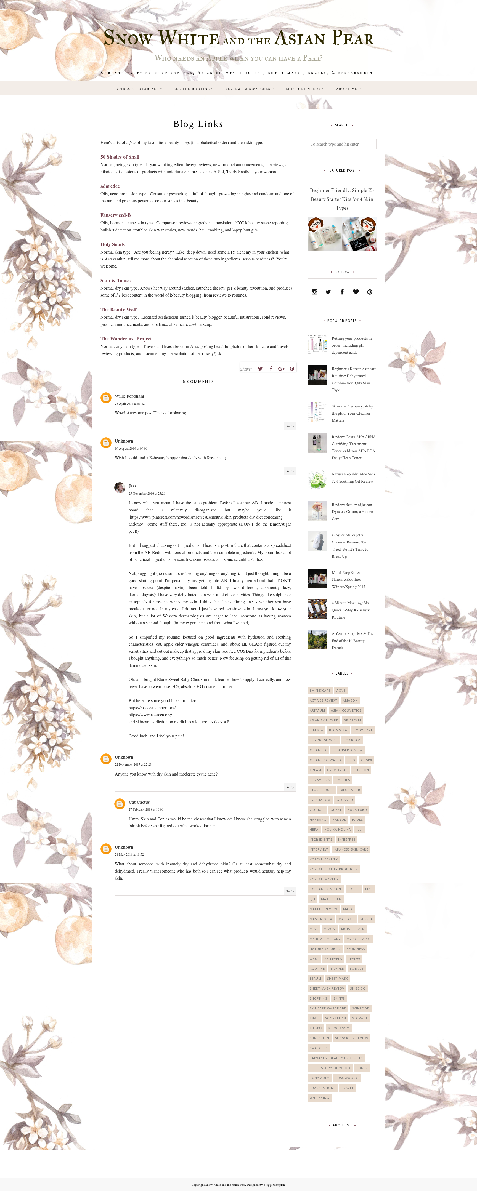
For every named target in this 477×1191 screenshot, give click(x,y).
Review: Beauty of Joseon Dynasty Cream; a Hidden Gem (352, 511)
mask (348, 909)
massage (346, 919)
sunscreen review (351, 1038)
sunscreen (319, 1038)
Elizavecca (320, 780)
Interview (319, 849)
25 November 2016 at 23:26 (147, 493)
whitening (319, 1098)
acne (340, 690)
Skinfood (361, 1008)
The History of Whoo (330, 1068)
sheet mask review (327, 988)
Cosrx (366, 760)
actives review (323, 700)
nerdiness (355, 949)
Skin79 (339, 998)
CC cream (352, 740)
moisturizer (352, 929)
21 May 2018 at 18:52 (129, 854)
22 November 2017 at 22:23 (133, 764)
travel (347, 1088)
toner (362, 1068)
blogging (338, 730)
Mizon (329, 929)
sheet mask (337, 978)
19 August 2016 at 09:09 (131, 448)
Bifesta (316, 730)
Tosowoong (347, 1078)
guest (336, 810)
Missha (366, 919)
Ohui (314, 958)
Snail (314, 1018)
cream (315, 770)
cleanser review (347, 750)
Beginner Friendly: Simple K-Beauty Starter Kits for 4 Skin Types (342, 199)
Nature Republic (325, 949)
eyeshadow (320, 800)
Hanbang (318, 819)
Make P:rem (331, 899)
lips (368, 889)
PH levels (333, 958)
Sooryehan (335, 1018)
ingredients (321, 839)
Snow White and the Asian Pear (225, 1184)
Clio (351, 760)
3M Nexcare (320, 690)
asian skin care (324, 720)
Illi (360, 829)
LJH (312, 899)
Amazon (350, 700)
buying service (324, 740)
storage (360, 1018)
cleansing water (325, 760)
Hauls (357, 819)
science (357, 968)
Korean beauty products (333, 869)
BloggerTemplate (274, 1184)
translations (322, 1088)
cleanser (318, 750)
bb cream (352, 720)
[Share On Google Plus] (281, 368)
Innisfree (346, 839)
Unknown (124, 441)
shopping (319, 998)
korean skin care (326, 889)
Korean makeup (324, 879)
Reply (290, 426)
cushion (361, 770)
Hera (314, 829)
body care (363, 730)
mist (314, 929)
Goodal (317, 810)
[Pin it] (291, 368)
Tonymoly (319, 1078)
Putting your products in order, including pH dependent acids (352, 345)
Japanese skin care (351, 849)
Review (354, 958)
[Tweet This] (260, 368)
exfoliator (349, 790)
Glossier (344, 800)
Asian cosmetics (346, 710)
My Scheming (358, 939)
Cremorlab (337, 770)
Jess (132, 486)
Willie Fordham (129, 396)
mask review (321, 919)
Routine (317, 968)
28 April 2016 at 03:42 (130, 403)
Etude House (321, 790)
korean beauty (324, 859)
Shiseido (358, 988)
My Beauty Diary (325, 939)
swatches (319, 1048)
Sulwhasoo (338, 1028)
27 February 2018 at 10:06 (146, 809)
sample (337, 968)
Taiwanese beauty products (336, 1058)
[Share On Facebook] (270, 368)
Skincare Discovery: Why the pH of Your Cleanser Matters (352, 413)
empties (343, 780)
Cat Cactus (139, 802)
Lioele (353, 889)
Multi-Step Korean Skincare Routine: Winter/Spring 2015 (348, 579)
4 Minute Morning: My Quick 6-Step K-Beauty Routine (351, 610)
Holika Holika (337, 829)
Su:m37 (316, 1028)
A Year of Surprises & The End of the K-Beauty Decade (352, 640)
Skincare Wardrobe (328, 1008)
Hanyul (339, 819)
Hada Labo (357, 810)
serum (315, 978)
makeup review (323, 909)
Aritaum (317, 710)
